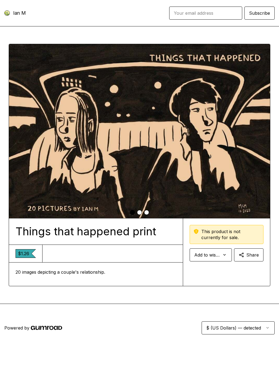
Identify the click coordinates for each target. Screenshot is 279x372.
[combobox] (211, 254)
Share (252, 255)
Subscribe (259, 13)
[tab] (132, 212)
